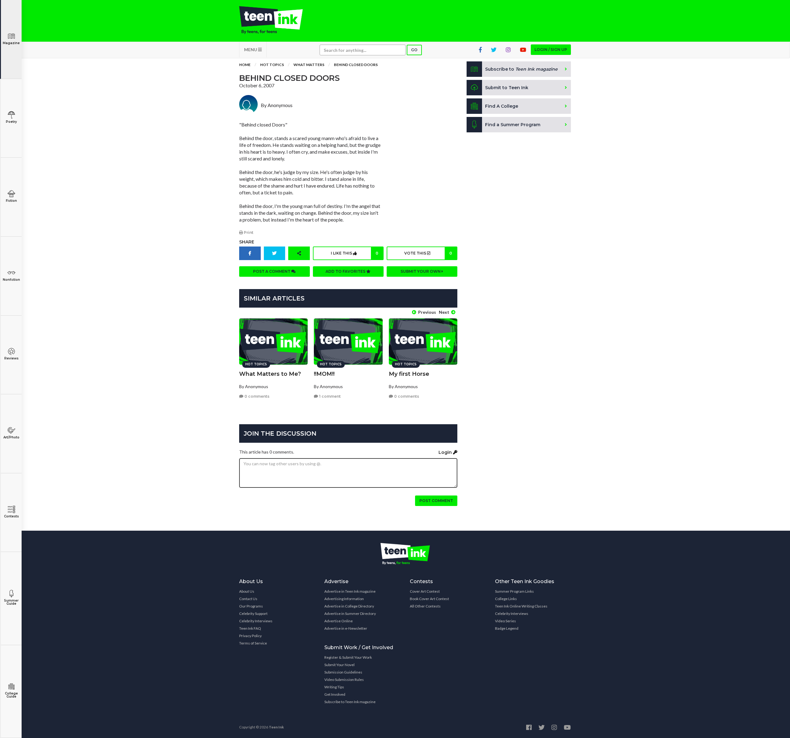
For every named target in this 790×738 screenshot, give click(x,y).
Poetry (11, 122)
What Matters (308, 64)
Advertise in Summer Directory (350, 613)
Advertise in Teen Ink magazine (350, 591)
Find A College (501, 106)
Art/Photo (11, 437)
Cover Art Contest (425, 591)
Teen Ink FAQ (250, 628)
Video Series (505, 621)
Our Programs (251, 606)
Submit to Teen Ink (506, 87)
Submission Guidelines (343, 672)
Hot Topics (272, 64)
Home (245, 64)
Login (446, 452)
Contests (11, 516)
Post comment (436, 500)
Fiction (11, 201)
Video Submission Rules (344, 679)
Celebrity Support (253, 613)
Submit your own (421, 271)
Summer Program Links (514, 591)
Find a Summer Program (512, 124)
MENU (251, 49)
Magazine (11, 43)
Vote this (428, 253)
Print (248, 232)
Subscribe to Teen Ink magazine (350, 701)
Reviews (11, 358)
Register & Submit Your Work (348, 657)
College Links (506, 598)
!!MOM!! (324, 374)
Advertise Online (338, 621)
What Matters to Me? (270, 374)
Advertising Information (344, 598)
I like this (354, 253)
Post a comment (272, 271)
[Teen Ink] (277, 20)
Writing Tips (334, 687)
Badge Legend (506, 628)
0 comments (256, 396)
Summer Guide (11, 602)
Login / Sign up (550, 49)
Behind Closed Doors (356, 64)
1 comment (329, 396)
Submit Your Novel (339, 664)
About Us (246, 591)
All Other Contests (425, 606)
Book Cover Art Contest (429, 598)
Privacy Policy (250, 635)
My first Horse (409, 374)
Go (414, 50)
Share (246, 242)
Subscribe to (521, 69)
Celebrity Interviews (255, 621)
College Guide (11, 695)
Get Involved (334, 694)
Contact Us (248, 598)
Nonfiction (11, 280)
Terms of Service (253, 643)
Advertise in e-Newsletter (345, 628)
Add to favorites (346, 271)
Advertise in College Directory (349, 606)
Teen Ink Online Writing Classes (521, 606)
